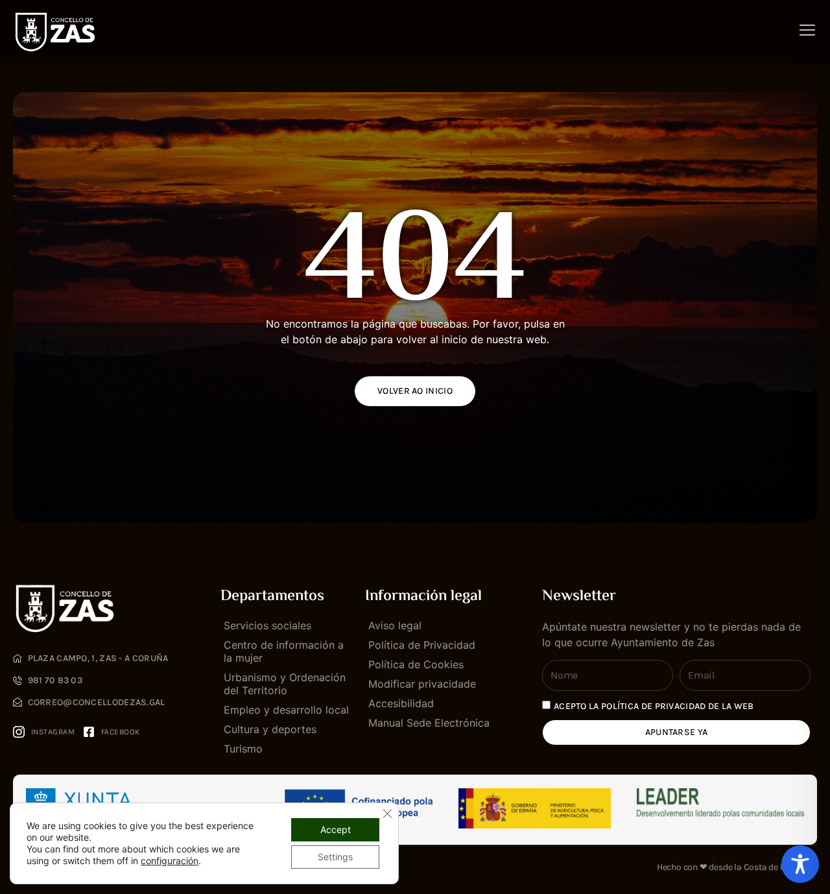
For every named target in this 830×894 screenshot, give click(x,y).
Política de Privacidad (421, 644)
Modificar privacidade (422, 683)
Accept (335, 829)
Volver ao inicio (415, 390)
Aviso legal (394, 625)
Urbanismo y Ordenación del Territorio (285, 684)
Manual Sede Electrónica (429, 722)
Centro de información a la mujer (284, 651)
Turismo (243, 748)
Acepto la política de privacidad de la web (654, 706)
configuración (169, 860)
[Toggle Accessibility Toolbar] (800, 864)
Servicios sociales (267, 625)
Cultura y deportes (270, 729)
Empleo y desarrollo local (286, 709)
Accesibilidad (401, 703)
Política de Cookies (416, 664)
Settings (335, 856)
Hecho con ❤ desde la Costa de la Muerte (737, 867)
